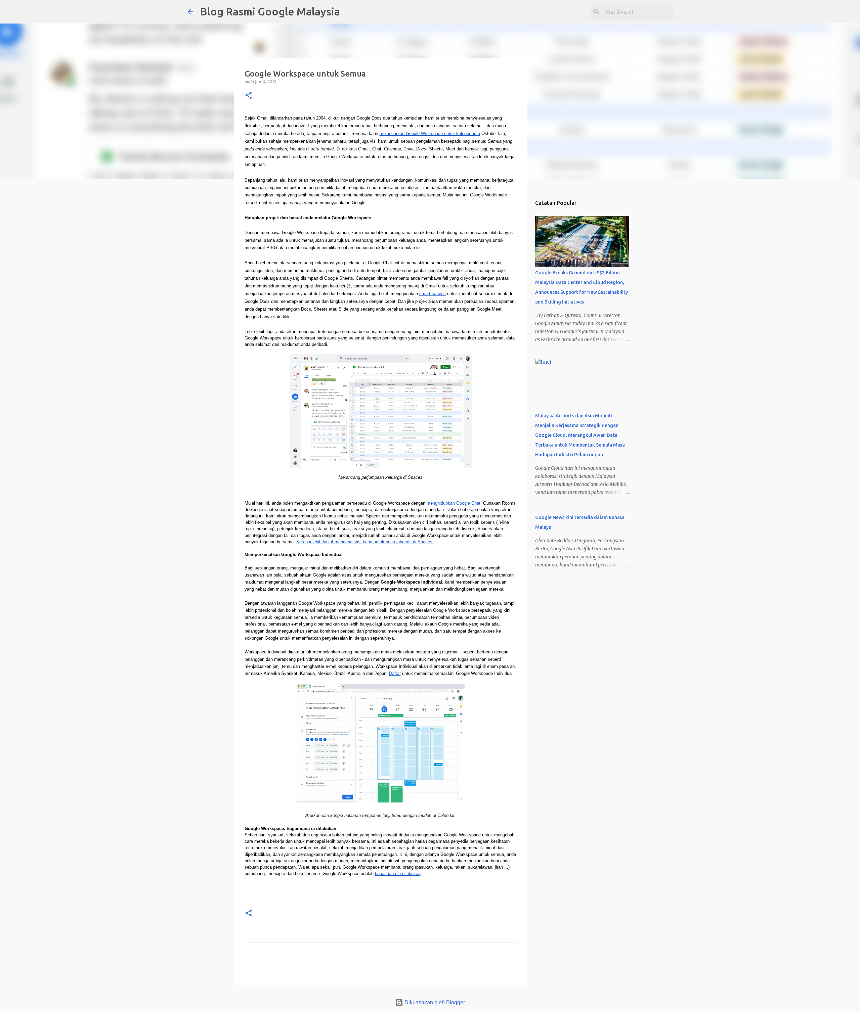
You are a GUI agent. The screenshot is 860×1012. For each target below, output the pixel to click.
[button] (249, 95)
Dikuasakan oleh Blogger (434, 1002)
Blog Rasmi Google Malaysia (270, 11)
